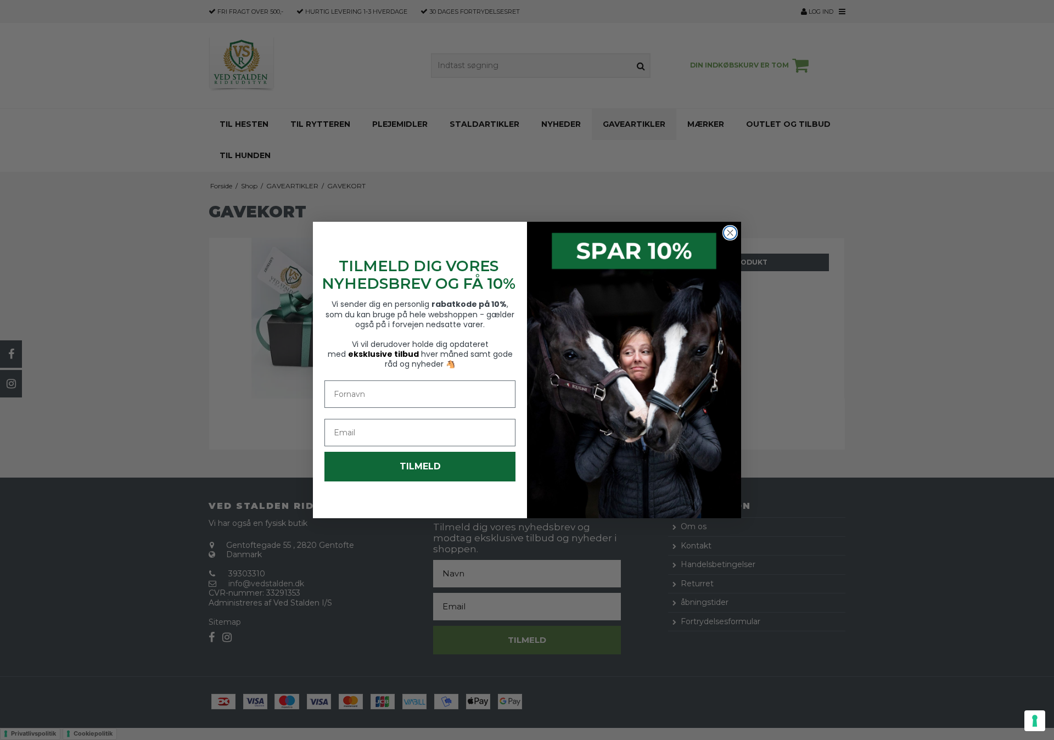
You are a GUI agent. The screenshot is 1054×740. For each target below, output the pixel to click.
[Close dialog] (730, 232)
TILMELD (420, 466)
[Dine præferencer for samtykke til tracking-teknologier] (1034, 720)
